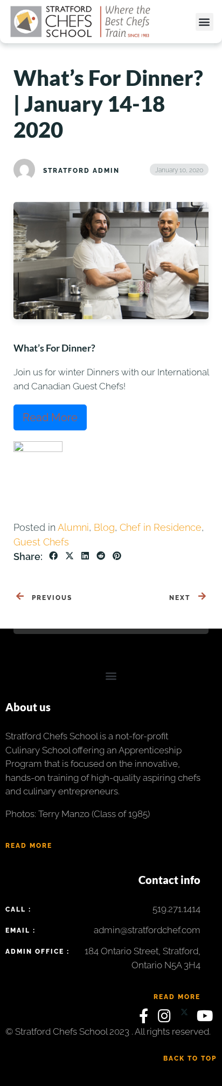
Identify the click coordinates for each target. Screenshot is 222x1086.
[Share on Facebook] (53, 556)
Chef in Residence (161, 527)
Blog (104, 527)
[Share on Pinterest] (117, 556)
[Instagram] (166, 1018)
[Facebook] (145, 1018)
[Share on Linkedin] (85, 556)
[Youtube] (205, 1018)
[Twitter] (186, 1018)
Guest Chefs (41, 542)
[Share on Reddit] (100, 556)
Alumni (73, 527)
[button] (204, 22)
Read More (50, 417)
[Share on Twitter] (69, 556)
